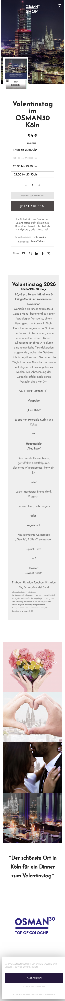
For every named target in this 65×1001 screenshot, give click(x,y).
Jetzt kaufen (32, 205)
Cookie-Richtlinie (21, 994)
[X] (48, 253)
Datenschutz (38, 994)
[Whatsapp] (30, 253)
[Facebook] (42, 253)
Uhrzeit (31, 143)
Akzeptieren (34, 978)
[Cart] (60, 6)
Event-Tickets (37, 241)
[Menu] (5, 6)
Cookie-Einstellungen (34, 986)
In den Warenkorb (32, 195)
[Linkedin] (36, 253)
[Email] (23, 253)
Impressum (50, 994)
